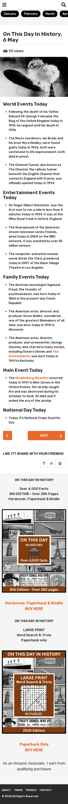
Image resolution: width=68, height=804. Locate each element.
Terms (18, 790)
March (50, 14)
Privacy (31, 790)
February (31, 14)
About (6, 790)
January (10, 14)
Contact (46, 790)
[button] (4, 5)
